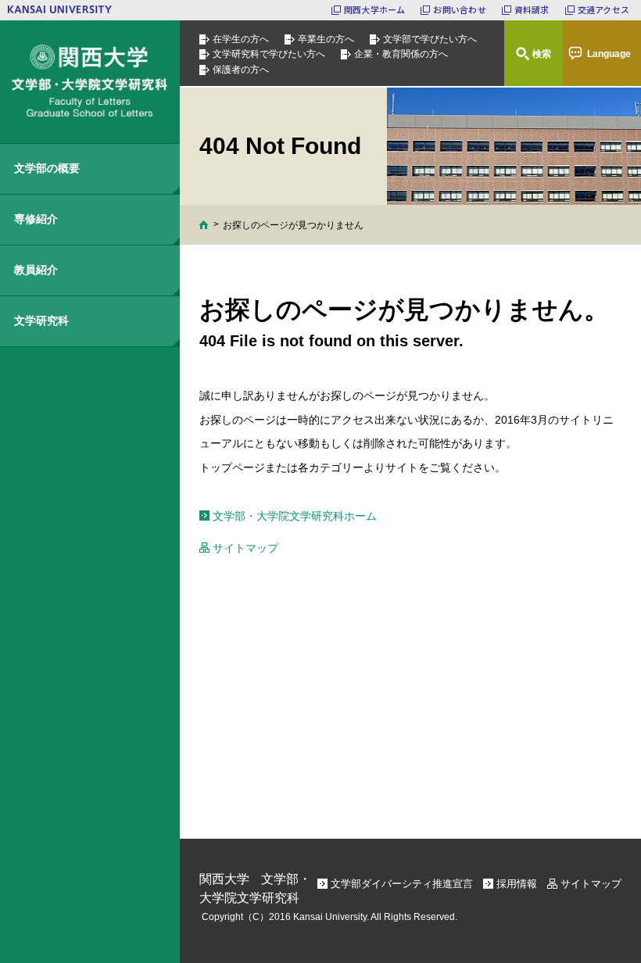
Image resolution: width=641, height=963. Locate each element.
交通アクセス (603, 9)
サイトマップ (245, 548)
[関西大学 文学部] (90, 81)
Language (609, 53)
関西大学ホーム (375, 9)
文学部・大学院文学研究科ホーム (295, 516)
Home (203, 224)
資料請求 (532, 9)
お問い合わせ (459, 9)
